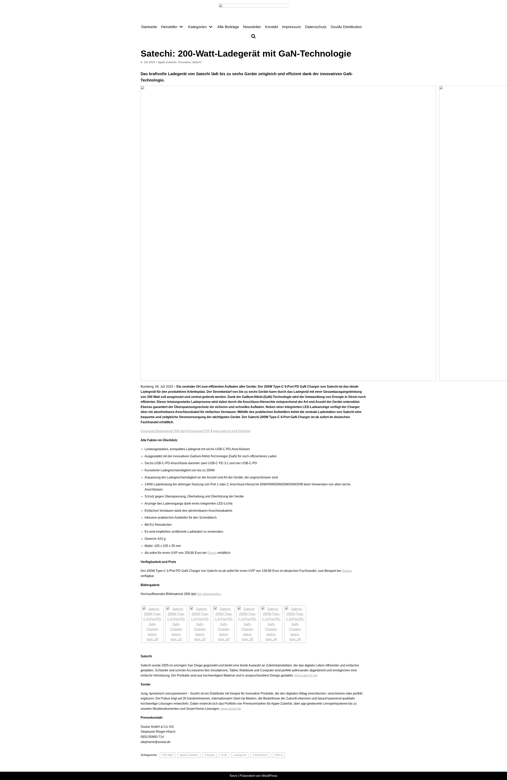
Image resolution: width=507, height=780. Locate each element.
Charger (210, 754)
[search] (253, 36)
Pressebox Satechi (189, 62)
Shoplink (244, 431)
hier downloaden (209, 594)
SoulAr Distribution (346, 27)
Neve (233, 775)
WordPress (269, 775)
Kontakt (271, 27)
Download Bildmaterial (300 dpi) (163, 431)
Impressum (291, 27)
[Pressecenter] (253, 10)
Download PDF (199, 431)
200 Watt (167, 754)
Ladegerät (239, 754)
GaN (224, 754)
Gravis (212, 552)
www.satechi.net (224, 431)
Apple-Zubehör (167, 62)
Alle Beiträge (228, 27)
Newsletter (252, 27)
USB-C (278, 754)
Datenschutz (316, 27)
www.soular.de (231, 708)
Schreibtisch (260, 754)
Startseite (149, 27)
